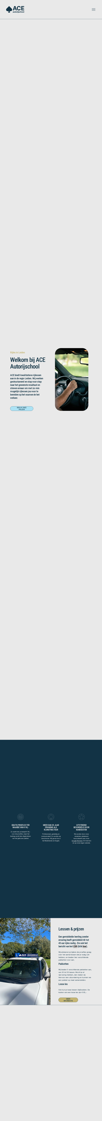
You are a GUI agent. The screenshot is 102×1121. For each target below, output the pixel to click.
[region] (51, 829)
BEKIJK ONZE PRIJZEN (21, 408)
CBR (75, 946)
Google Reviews (77, 841)
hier (84, 946)
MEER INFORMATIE (68, 1000)
